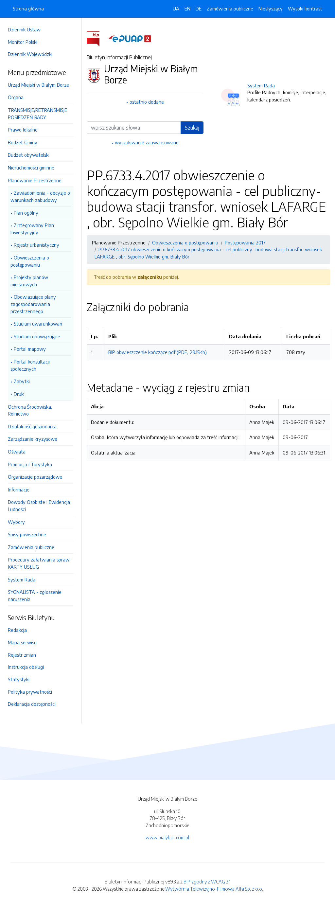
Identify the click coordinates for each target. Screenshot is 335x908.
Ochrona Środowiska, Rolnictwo (30, 410)
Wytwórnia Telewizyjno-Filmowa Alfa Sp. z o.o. (214, 889)
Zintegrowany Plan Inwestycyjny (32, 228)
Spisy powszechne (27, 534)
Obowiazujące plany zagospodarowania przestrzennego (33, 304)
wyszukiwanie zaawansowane (147, 142)
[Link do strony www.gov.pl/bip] (97, 38)
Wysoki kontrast (305, 8)
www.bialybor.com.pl (167, 837)
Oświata (17, 451)
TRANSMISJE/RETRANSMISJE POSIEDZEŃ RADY (37, 113)
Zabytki (22, 381)
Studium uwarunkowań (38, 324)
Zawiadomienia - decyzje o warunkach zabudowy (40, 196)
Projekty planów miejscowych (29, 280)
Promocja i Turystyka (30, 464)
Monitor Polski (22, 42)
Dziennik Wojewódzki (30, 54)
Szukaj (192, 127)
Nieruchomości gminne (31, 167)
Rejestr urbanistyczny (36, 245)
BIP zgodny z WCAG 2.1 (207, 881)
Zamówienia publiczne (31, 547)
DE (199, 8)
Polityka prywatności (30, 692)
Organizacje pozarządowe (35, 477)
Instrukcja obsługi (26, 667)
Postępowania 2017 (245, 242)
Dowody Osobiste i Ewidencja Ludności (39, 505)
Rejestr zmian (22, 655)
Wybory (16, 522)
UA (176, 8)
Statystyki (18, 679)
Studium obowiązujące (37, 336)
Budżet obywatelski (28, 155)
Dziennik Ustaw (24, 29)
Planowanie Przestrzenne (35, 180)
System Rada (21, 579)
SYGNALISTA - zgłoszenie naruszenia (35, 595)
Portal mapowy (30, 349)
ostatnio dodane (147, 102)
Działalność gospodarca (32, 426)
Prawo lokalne (23, 130)
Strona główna (28, 8)
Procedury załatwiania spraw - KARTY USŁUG (40, 563)
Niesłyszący (270, 8)
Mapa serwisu (22, 642)
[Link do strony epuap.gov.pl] (130, 38)
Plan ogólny (26, 213)
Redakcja (17, 630)
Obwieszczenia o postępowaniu (29, 261)
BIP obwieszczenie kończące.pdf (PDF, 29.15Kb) (157, 352)
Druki (19, 394)
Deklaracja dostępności (32, 704)
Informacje (18, 489)
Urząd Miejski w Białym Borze (38, 85)
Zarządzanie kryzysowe (32, 439)
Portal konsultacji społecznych (30, 365)
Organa (16, 97)
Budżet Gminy (22, 142)
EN (187, 8)
